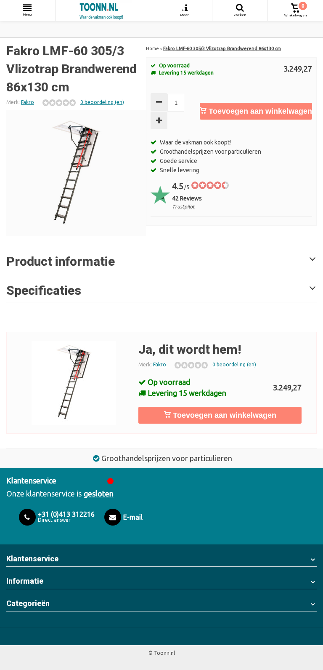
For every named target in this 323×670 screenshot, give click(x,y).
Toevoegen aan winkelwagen (259, 111)
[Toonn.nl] (106, 10)
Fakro (27, 102)
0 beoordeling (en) (102, 102)
